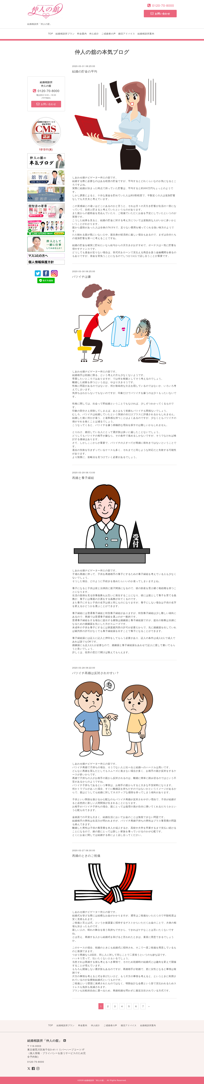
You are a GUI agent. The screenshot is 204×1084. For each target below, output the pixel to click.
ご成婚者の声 (108, 33)
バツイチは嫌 (81, 276)
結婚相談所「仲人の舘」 (95, 1080)
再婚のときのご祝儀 (86, 855)
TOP (50, 33)
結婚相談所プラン (65, 33)
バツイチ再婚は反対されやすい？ (95, 673)
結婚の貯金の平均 (84, 71)
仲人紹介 (94, 33)
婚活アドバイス (126, 33)
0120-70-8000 (163, 5)
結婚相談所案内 (146, 33)
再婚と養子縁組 (83, 477)
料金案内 (82, 33)
